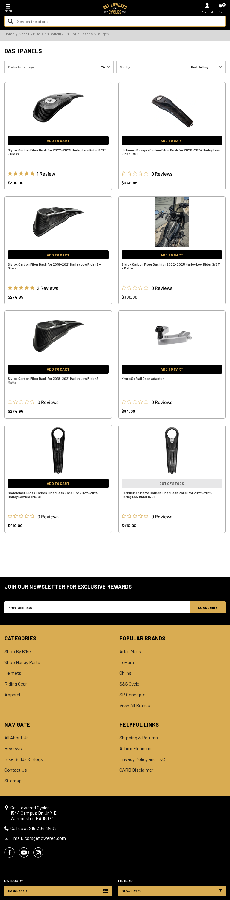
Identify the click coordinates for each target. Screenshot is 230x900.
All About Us (16, 737)
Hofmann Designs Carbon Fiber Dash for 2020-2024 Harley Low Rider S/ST (171, 152)
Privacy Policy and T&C (142, 759)
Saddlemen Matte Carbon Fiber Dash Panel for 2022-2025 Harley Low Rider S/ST (167, 495)
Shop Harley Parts (22, 662)
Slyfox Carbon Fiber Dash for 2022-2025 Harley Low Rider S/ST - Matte (171, 266)
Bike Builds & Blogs (23, 759)
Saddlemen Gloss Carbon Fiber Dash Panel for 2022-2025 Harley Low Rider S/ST (53, 495)
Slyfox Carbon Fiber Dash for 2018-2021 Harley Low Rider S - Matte (54, 380)
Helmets (12, 673)
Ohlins (125, 673)
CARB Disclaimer (136, 770)
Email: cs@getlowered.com (38, 838)
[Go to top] (225, 849)
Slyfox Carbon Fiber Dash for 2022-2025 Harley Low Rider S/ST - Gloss (57, 152)
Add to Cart (58, 140)
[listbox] (207, 67)
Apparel (12, 694)
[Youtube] (24, 852)
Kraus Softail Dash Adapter (143, 378)
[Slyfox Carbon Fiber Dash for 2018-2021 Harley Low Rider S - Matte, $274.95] (58, 336)
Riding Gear (15, 683)
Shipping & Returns (138, 737)
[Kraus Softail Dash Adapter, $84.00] (172, 336)
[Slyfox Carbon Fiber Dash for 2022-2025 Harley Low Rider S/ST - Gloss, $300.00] (58, 107)
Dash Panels (17, 891)
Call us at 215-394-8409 (33, 828)
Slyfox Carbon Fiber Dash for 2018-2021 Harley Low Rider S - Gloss (54, 266)
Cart (222, 12)
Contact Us (15, 770)
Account (207, 12)
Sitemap (13, 780)
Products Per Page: (21, 67)
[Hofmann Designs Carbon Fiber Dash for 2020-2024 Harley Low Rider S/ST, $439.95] (172, 107)
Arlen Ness (130, 651)
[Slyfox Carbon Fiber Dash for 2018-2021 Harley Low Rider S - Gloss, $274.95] (58, 222)
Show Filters (131, 891)
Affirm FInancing (136, 748)
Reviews (13, 748)
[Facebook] (9, 852)
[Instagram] (38, 852)
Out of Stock (171, 483)
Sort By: (125, 67)
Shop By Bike (17, 651)
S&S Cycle (129, 683)
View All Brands (134, 705)
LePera (126, 662)
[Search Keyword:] (10, 21)
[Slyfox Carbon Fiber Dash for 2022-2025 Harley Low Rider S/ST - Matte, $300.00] (172, 222)
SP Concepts (132, 694)
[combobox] (115, 21)
